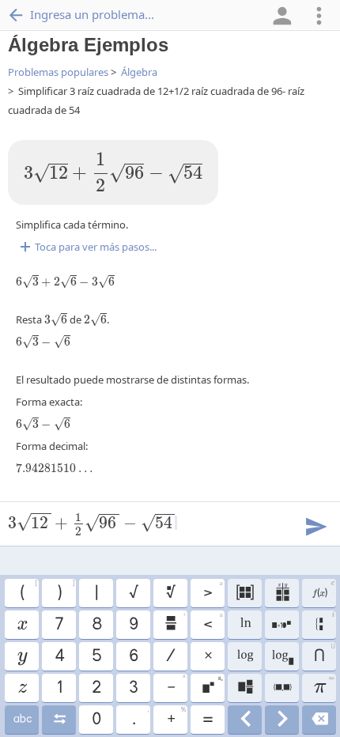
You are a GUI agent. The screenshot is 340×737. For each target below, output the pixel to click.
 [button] (59, 720)
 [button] (212, 685)
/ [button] (170, 656)
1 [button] (59, 688)
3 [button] (133, 688)
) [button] (65, 590)
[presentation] (113, 172)
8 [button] (96, 625)
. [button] (140, 717)
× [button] (207, 656)
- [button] (176, 685)
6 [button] (133, 656)
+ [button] (176, 717)
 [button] (244, 688)
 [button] (21, 625)
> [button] (212, 590)
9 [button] (133, 625)
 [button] (281, 656)
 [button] (244, 656)
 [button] (282, 688)
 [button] (22, 720)
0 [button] (95, 720)
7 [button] (58, 625)
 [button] (245, 625)
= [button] (207, 720)
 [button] (244, 593)
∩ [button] (323, 654)
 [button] (281, 593)
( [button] (28, 590)
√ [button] (132, 593)
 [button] (245, 720)
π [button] (323, 685)
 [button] (282, 720)
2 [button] (95, 688)
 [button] (175, 622)
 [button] (170, 593)
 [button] (281, 625)
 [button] (22, 656)
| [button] (95, 593)
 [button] (324, 623)
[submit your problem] (315, 525)
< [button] (212, 622)
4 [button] (59, 656)
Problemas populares (58, 72)
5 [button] (96, 656)
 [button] (22, 688)
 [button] (319, 720)
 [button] (322, 590)
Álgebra (139, 72)
